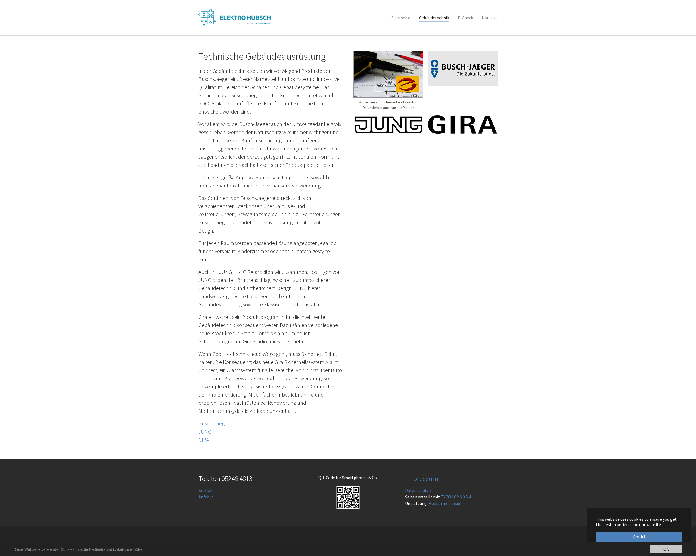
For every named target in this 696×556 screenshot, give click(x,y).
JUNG (204, 431)
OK (666, 549)
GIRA (203, 439)
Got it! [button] (639, 536)
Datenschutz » (418, 490)
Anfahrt (205, 497)
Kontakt (206, 490)
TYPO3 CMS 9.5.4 (456, 497)
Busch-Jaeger (213, 423)
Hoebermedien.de (444, 503)
